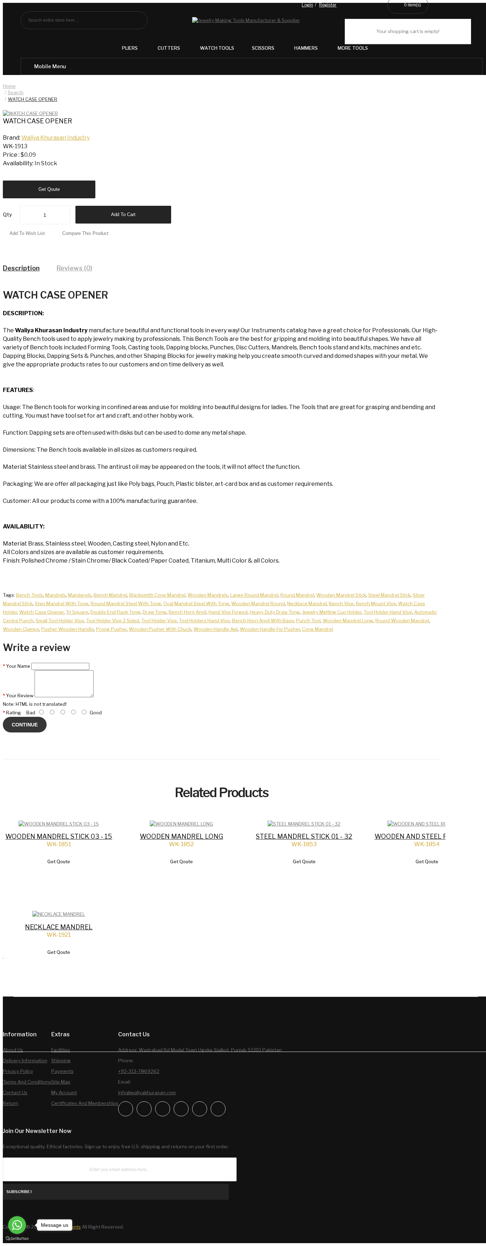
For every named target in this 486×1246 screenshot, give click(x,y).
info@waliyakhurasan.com (147, 1092)
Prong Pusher (111, 629)
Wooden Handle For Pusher (270, 629)
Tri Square (77, 612)
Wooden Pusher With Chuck (160, 629)
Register (328, 5)
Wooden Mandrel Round (258, 603)
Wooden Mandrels (207, 595)
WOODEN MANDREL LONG (181, 836)
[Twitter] (162, 1108)
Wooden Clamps (21, 629)
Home (9, 86)
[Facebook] (125, 1108)
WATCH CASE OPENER (32, 99)
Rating (13, 712)
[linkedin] (181, 1108)
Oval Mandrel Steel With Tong (196, 603)
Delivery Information (25, 1060)
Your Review (19, 695)
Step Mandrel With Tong (62, 603)
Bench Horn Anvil (187, 612)
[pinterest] (199, 1108)
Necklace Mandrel (307, 603)
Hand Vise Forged (228, 612)
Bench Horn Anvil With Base (263, 620)
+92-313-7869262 (138, 1071)
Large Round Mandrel (254, 595)
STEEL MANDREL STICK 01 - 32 (304, 836)
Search (15, 92)
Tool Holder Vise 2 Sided (112, 620)
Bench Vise (341, 603)
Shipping (61, 1060)
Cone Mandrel (317, 629)
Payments (62, 1071)
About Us (13, 1050)
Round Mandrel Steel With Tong (126, 603)
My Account (64, 1092)
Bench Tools (29, 595)
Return (10, 1103)
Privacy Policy (18, 1071)
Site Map (60, 1082)
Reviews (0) (74, 268)
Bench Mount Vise (376, 603)
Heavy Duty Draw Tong (275, 612)
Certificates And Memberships (84, 1103)
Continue (25, 724)
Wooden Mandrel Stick (341, 595)
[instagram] (144, 1108)
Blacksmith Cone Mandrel (157, 595)
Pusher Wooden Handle (67, 629)
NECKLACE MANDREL (59, 927)
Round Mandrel (297, 595)
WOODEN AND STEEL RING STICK (427, 836)
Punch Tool (308, 620)
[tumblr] (218, 1108)
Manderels (79, 595)
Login (307, 5)
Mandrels (55, 595)
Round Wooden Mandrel (402, 620)
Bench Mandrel (110, 595)
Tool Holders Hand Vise (204, 620)
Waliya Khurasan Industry (55, 137)
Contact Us (15, 1092)
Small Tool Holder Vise (60, 620)
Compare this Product (85, 233)
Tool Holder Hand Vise (388, 612)
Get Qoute (49, 189)
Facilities (60, 1050)
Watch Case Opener (41, 612)
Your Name (18, 666)
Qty (7, 214)
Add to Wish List (27, 233)
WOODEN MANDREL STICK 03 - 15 (58, 836)
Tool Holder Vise (159, 620)
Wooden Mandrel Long (348, 620)
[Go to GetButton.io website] (17, 1238)
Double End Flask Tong (115, 612)
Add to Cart (123, 214)
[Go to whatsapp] (17, 1225)
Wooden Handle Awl (216, 629)
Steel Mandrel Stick (389, 595)
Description (21, 268)
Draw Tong (155, 612)
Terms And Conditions (27, 1082)
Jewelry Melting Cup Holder (331, 612)
